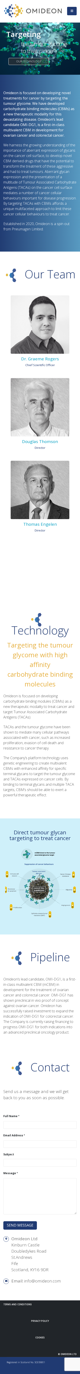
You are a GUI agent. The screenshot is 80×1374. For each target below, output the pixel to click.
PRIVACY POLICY (40, 1320)
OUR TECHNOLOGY (28, 61)
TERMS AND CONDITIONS (17, 1304)
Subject (8, 1154)
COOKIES (40, 1337)
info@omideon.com (42, 1281)
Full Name (10, 1116)
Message (9, 1173)
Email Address (13, 1135)
